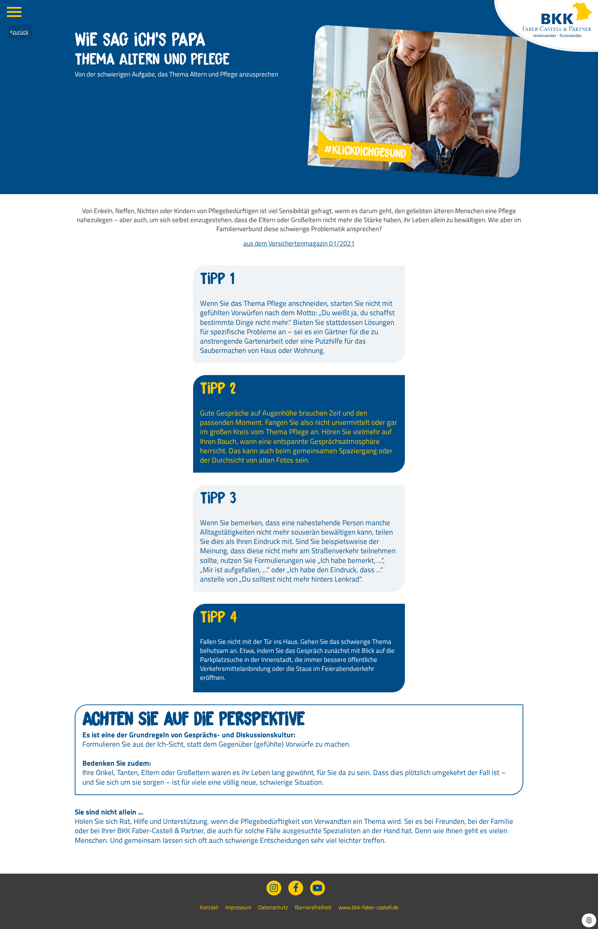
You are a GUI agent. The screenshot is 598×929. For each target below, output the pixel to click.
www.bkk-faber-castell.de (368, 907)
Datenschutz (273, 907)
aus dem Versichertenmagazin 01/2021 (299, 243)
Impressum (238, 907)
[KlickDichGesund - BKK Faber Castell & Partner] (557, 19)
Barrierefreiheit (313, 907)
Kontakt (209, 907)
